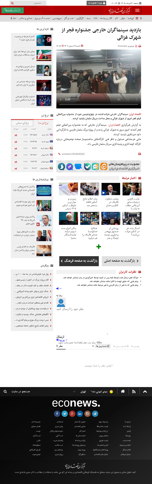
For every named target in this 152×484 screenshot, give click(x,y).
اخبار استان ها (80, 435)
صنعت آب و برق (42, 18)
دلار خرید (45, 135)
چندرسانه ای (36, 421)
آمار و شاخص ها (102, 445)
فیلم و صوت (36, 454)
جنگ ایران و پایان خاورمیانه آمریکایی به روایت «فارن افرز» (31, 291)
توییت (38, 431)
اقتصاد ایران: (134, 114)
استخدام (60, 421)
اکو (116, 18)
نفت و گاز (69, 18)
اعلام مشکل (127, 449)
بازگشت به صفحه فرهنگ (81, 261)
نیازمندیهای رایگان (56, 431)
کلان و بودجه (106, 18)
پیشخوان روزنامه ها (78, 445)
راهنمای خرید (58, 440)
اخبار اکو (82, 431)
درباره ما (128, 421)
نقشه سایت (127, 440)
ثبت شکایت (58, 445)
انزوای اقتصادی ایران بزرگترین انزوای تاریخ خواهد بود (31, 297)
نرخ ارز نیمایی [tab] (22, 123)
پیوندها (128, 435)
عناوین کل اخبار (80, 421)
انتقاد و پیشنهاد (125, 445)
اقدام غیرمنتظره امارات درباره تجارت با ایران (31, 303)
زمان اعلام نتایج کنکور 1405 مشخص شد (31, 326)
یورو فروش (45, 161)
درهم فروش (44, 168)
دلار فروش (45, 155)
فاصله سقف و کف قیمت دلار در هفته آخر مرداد (31, 286)
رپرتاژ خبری (59, 454)
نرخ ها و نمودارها (102, 431)
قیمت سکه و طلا (102, 426)
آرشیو (129, 431)
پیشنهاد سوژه (103, 421)
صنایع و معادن (25, 18)
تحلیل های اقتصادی (101, 454)
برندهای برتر (58, 449)
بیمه (89, 18)
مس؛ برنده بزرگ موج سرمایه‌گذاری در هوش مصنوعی (31, 320)
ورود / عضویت (96, 3)
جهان (122, 18)
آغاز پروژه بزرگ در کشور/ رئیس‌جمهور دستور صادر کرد (31, 280)
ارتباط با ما (127, 426)
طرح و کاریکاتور (34, 449)
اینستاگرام (36, 435)
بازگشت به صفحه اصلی (120, 261)
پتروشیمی (57, 18)
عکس (38, 440)
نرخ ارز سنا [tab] (43, 123)
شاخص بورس (103, 435)
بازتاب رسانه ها (80, 440)
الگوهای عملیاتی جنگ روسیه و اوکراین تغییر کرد (31, 314)
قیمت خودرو (103, 440)
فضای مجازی (35, 426)
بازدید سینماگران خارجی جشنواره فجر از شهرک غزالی (101, 34)
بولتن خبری (59, 426)
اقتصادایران (114, 125)
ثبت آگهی (59, 435)
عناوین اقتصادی (79, 426)
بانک (95, 18)
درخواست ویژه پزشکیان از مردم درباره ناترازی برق (31, 308)
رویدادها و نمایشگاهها (100, 449)
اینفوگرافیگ (36, 445)
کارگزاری (80, 18)
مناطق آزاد (81, 454)
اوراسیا (131, 18)
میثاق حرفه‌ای (126, 454)
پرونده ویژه (81, 449)
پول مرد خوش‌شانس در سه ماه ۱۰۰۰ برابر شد (31, 274)
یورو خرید (45, 141)
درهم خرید (45, 148)
